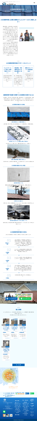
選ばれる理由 (17, 400)
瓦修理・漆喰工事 (22, 332)
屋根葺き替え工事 (26, 403)
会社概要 (32, 403)
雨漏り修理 (4, 332)
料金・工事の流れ (25, 400)
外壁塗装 (17, 412)
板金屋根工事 (17, 409)
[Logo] (9, 4)
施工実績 (25, 402)
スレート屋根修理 (26, 410)
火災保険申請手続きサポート (32, 400)
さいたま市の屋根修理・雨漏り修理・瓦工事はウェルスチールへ (11, 1)
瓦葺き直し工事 (17, 405)
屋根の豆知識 (17, 414)
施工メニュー (17, 402)
